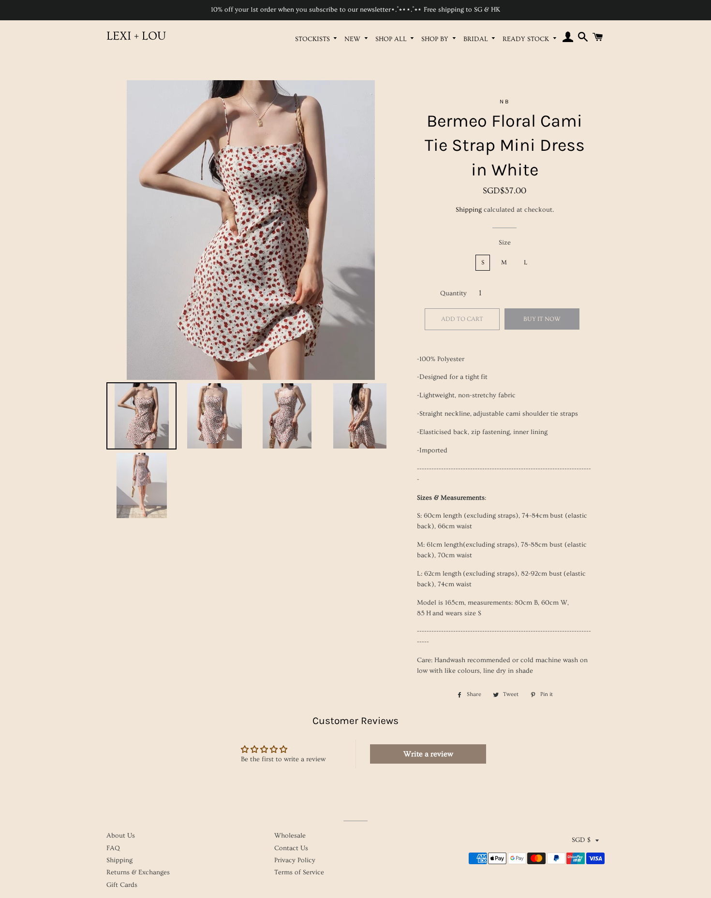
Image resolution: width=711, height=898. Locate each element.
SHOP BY (435, 39)
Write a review (428, 754)
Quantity (453, 293)
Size (505, 242)
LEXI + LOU (136, 36)
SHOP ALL (392, 39)
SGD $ (581, 840)
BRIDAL (476, 39)
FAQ (113, 848)
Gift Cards (121, 885)
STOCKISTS (313, 39)
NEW (353, 39)
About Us (120, 836)
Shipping (469, 210)
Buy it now (542, 319)
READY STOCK (527, 39)
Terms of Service (299, 872)
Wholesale (290, 836)
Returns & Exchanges (138, 872)
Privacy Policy (294, 860)
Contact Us (291, 848)
